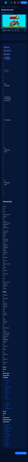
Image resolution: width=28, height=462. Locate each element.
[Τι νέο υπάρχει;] (14, 2)
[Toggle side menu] (2, 2)
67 (9, 30)
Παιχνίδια (3, 7)
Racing (8, 7)
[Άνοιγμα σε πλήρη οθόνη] (25, 30)
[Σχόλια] (18, 30)
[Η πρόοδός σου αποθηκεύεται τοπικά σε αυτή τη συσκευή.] (15, 30)
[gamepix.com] (6, 2)
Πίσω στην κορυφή (21, 453)
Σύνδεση (24, 2)
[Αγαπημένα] (18, 2)
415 (5, 30)
